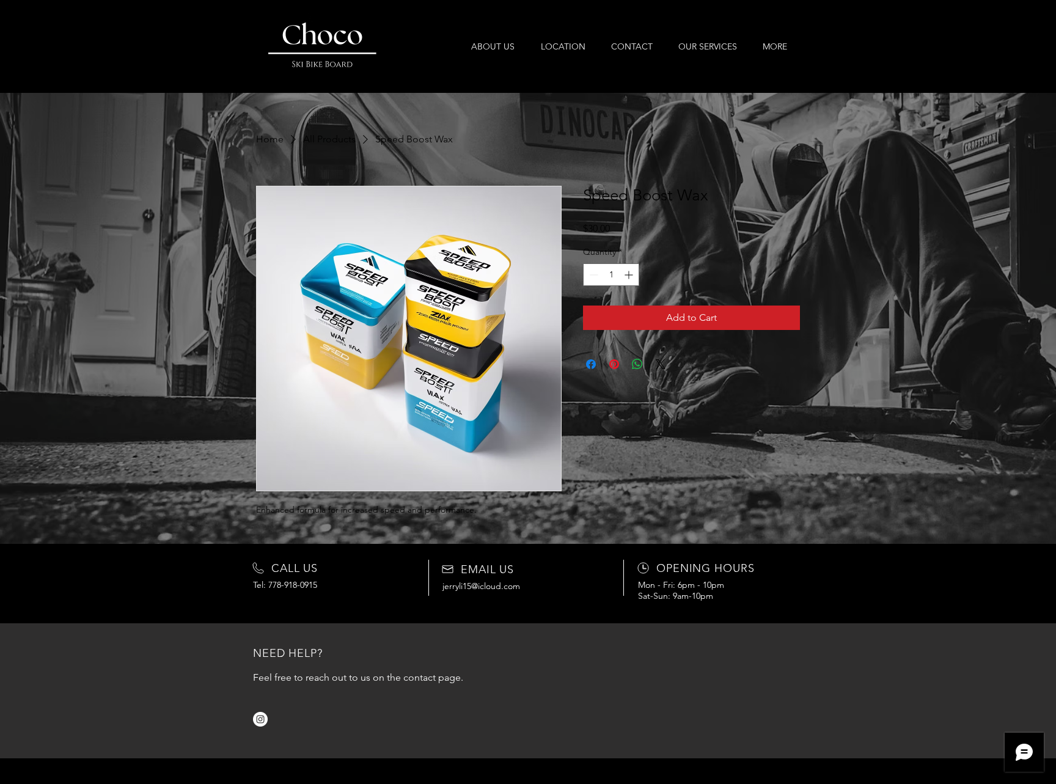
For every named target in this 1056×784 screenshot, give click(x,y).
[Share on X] (660, 364)
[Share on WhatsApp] (637, 364)
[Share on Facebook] (591, 364)
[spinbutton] (611, 274)
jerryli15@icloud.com (481, 586)
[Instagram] (260, 719)
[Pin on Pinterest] (614, 364)
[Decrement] (592, 274)
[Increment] (629, 274)
